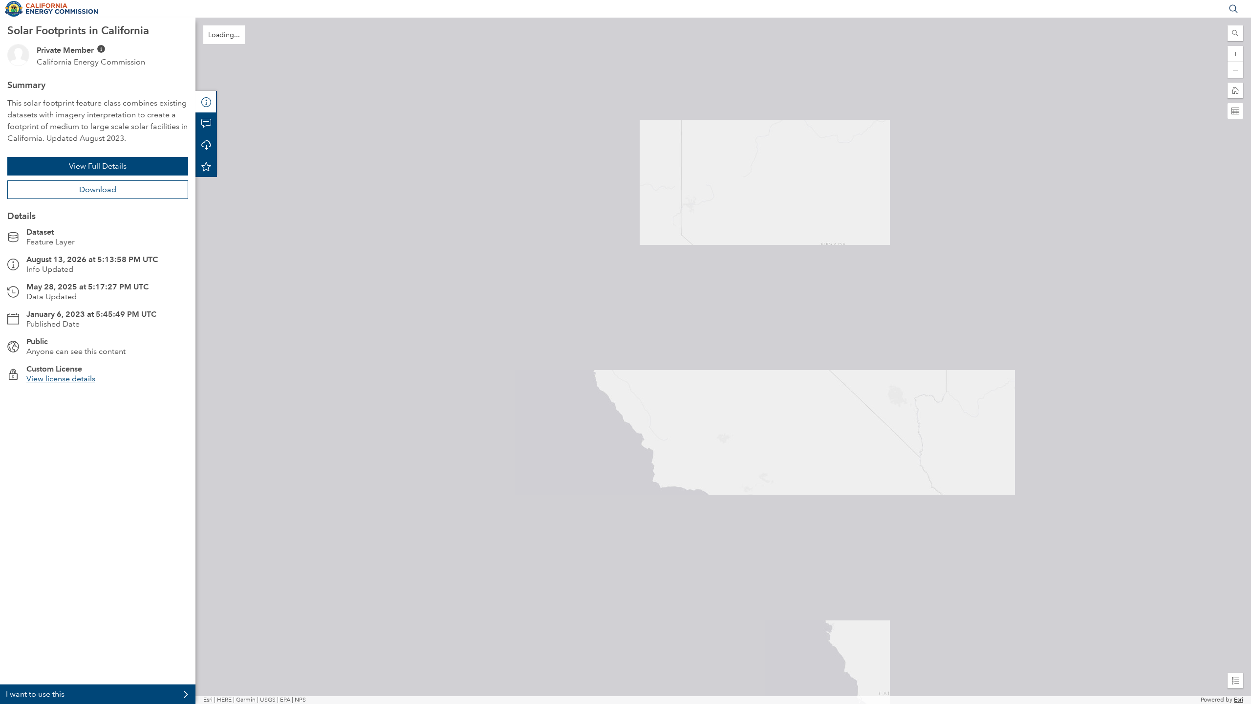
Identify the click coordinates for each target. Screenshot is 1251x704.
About (206, 101)
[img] (101, 49)
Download (97, 189)
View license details (60, 378)
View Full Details (98, 166)
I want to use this (35, 694)
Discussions (206, 123)
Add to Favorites (206, 166)
